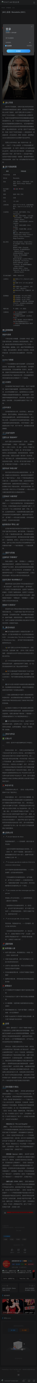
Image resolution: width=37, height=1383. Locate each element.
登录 (19, 51)
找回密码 (29, 45)
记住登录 (9, 46)
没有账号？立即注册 (11, 32)
